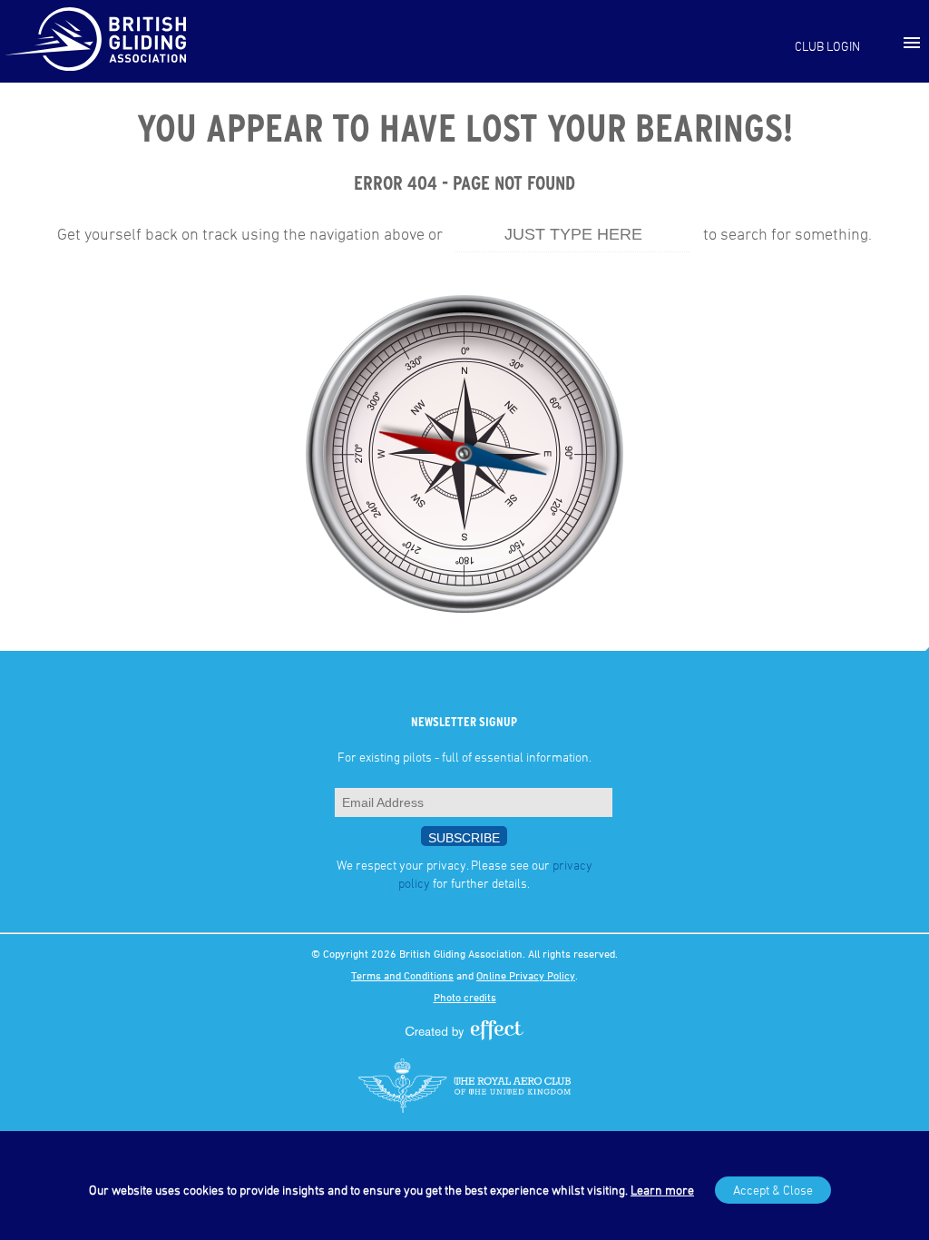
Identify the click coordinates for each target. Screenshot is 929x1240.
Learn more (662, 1189)
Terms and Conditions (402, 975)
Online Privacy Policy (525, 975)
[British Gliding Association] (95, 39)
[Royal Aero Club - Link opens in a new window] (464, 1085)
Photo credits (465, 996)
